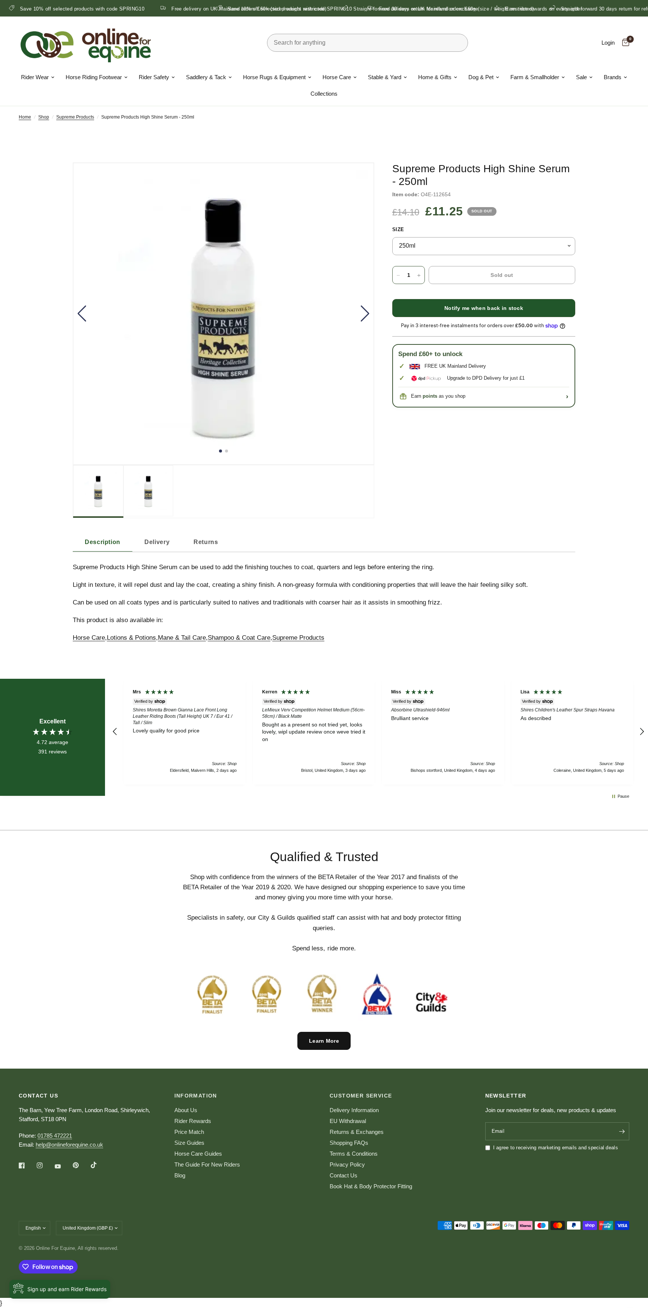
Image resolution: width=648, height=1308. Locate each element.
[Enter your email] (621, 1131)
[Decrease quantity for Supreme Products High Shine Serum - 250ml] (398, 275)
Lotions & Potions (131, 637)
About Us (185, 1110)
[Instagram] (45, 1165)
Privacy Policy (347, 1164)
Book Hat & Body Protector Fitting (371, 1186)
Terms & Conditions (354, 1153)
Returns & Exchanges (357, 1132)
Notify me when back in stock (483, 308)
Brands (612, 77)
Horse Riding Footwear (94, 77)
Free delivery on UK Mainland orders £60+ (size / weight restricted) (430, 8)
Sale (581, 77)
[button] (82, 313)
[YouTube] (63, 1166)
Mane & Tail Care (182, 637)
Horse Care (336, 77)
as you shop (444, 396)
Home (25, 117)
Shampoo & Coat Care (239, 637)
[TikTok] (99, 1165)
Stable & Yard (384, 77)
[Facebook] (27, 1165)
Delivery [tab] (157, 542)
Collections (324, 93)
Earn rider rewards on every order (134, 8)
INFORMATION (195, 1095)
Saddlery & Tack (206, 77)
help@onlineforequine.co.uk (69, 1144)
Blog (179, 1175)
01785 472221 (55, 1135)
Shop (43, 117)
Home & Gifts (435, 77)
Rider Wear (35, 77)
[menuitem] (37, 77)
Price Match (189, 1132)
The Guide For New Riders (207, 1164)
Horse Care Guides (198, 1153)
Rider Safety (154, 77)
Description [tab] (102, 542)
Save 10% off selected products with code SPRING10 (263, 8)
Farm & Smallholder (534, 77)
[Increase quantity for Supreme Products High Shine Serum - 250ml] (418, 275)
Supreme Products (75, 117)
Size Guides (189, 1143)
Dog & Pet (481, 77)
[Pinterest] (81, 1165)
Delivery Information (354, 1110)
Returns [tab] (206, 542)
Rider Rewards (192, 1121)
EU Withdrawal (348, 1121)
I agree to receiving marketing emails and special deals (555, 1147)
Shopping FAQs (349, 1143)
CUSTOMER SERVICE (361, 1095)
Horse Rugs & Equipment (274, 77)
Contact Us (343, 1175)
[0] (623, 43)
